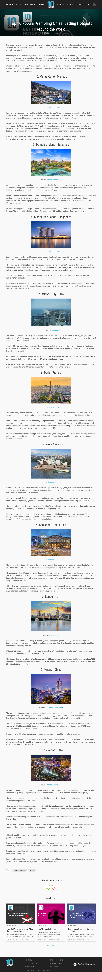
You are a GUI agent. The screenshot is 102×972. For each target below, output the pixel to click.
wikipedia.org (54, 107)
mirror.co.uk (54, 407)
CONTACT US (29, 960)
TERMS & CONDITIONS (31, 963)
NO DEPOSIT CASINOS (56, 963)
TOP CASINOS (10, 5)
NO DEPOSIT (19, 5)
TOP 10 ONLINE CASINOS (57, 960)
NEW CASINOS (54, 967)
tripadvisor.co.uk (53, 180)
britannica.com (54, 482)
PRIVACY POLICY (30, 967)
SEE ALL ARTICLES (51, 945)
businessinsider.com (54, 707)
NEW (26, 5)
